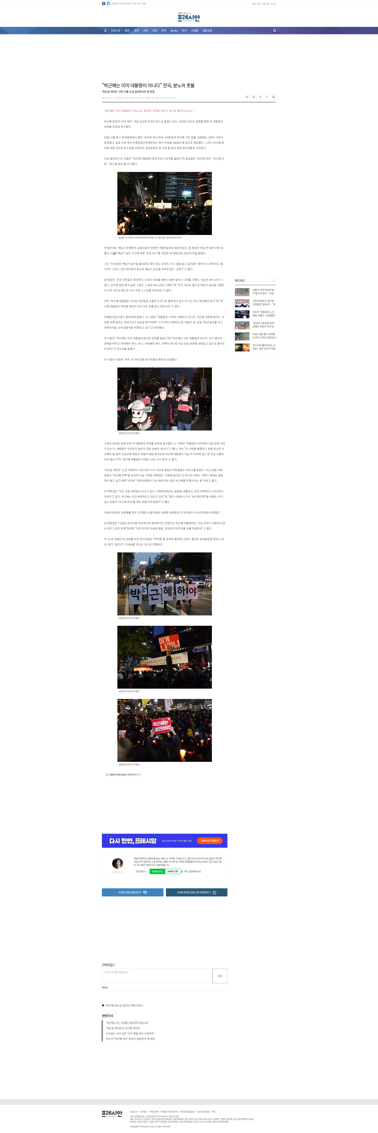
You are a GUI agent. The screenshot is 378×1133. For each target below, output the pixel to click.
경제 (136, 30)
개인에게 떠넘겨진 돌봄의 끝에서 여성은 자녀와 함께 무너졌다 (264, 326)
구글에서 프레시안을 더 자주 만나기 (123, 774)
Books (174, 30)
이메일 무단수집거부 (169, 1111)
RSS (213, 1111)
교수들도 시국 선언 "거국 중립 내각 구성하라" (130, 1033)
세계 (154, 30)
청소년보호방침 (203, 1111)
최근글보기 (141, 871)
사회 (145, 30)
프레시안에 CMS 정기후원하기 (194, 892)
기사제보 (143, 1111)
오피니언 (115, 30)
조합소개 (133, 1111)
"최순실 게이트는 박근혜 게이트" (123, 1028)
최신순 (105, 987)
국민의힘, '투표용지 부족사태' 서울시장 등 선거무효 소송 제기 (263, 315)
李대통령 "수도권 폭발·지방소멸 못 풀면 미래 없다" (263, 293)
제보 (254, 3)
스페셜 (194, 30)
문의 (259, 3)
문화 (163, 30)
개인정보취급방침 (187, 1111)
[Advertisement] (189, 60)
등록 (220, 976)
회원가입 (265, 3)
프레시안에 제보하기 (129, 892)
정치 (127, 30)
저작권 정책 (154, 1111)
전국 (184, 30)
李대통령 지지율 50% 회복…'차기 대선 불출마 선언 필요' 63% (264, 348)
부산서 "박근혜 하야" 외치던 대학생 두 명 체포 (130, 1039)
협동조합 (207, 30)
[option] (255, 318)
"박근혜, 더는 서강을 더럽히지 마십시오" (127, 1023)
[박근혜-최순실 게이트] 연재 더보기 (124, 1005)
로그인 (273, 3)
